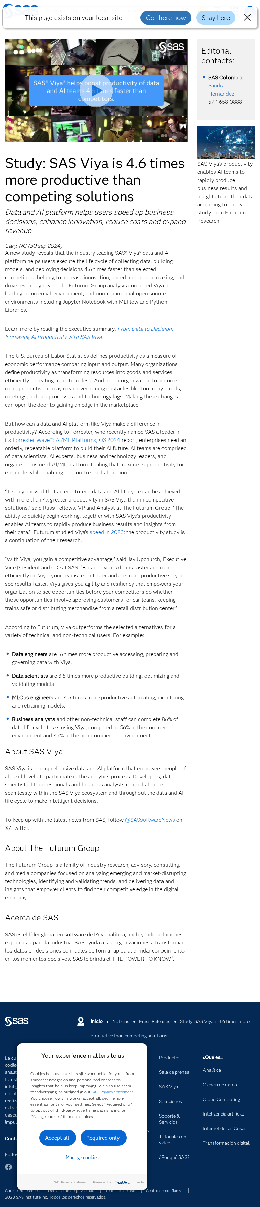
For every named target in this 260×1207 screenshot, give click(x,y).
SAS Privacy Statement (112, 1092)
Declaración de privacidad (71, 1190)
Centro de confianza (164, 1190)
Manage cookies (82, 1157)
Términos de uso (120, 1190)
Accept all (57, 1137)
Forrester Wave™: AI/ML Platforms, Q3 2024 (66, 440)
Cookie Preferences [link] (22, 1190)
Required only (103, 1137)
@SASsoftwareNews (150, 820)
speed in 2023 (107, 532)
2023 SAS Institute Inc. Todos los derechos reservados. (55, 1197)
